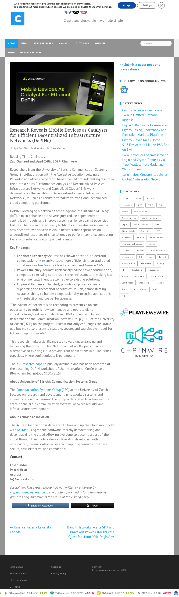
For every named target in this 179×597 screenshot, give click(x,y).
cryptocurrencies (142, 211)
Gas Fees (126, 250)
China (161, 205)
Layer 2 (162, 257)
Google (49, 265)
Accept (127, 5)
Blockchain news (18, 580)
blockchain (127, 205)
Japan (150, 257)
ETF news (15, 586)
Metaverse (146, 263)
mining (160, 263)
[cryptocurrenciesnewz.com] (18, 19)
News (24, 43)
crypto (125, 211)
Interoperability (157, 250)
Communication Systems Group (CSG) (42, 390)
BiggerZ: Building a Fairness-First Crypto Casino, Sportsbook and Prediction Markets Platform (145, 130)
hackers (140, 250)
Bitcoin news (16, 566)
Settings (147, 5)
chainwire (39, 148)
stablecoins (145, 282)
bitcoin (150, 198)
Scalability (139, 276)
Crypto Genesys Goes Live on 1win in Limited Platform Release (143, 115)
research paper (33, 364)
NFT (124, 270)
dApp (124, 224)
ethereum (126, 237)
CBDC (150, 205)
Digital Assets (128, 231)
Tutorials (82, 43)
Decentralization (141, 224)
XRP (124, 295)
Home (11, 43)
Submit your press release (24, 52)
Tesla (124, 289)
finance (140, 237)
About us (56, 566)
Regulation (136, 270)
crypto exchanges (150, 218)
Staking (160, 282)
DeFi (157, 224)
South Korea (127, 282)
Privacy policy (58, 573)
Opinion (100, 43)
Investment (127, 257)
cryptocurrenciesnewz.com (28, 492)
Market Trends (128, 263)
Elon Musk (146, 231)
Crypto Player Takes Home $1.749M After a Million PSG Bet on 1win (145, 145)
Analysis (64, 43)
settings (106, 7)
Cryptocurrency (129, 218)
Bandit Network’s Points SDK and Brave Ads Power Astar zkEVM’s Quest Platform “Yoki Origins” (90, 532)
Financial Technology (132, 244)
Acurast (99, 225)
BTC (140, 205)
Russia (125, 276)
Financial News (157, 237)
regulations (153, 270)
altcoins (126, 198)
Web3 (154, 289)
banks (138, 198)
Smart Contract (157, 276)
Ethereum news (18, 573)
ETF (158, 231)
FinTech (151, 244)
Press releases (43, 43)
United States (139, 289)
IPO (140, 257)
